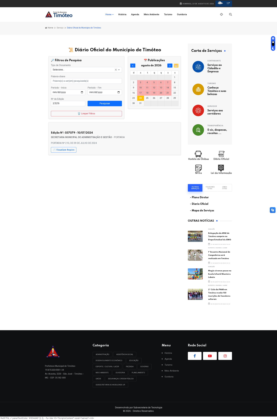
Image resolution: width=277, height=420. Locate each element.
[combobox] (86, 69)
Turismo (168, 14)
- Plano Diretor (199, 197)
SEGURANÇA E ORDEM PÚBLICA (120, 379)
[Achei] (221, 14)
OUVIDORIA (120, 373)
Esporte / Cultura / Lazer (217, 247)
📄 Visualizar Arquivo (63, 149)
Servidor (212, 106)
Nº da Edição (57, 99)
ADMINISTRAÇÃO (102, 354)
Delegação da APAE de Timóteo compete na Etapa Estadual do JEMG (219, 236)
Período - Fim (94, 87)
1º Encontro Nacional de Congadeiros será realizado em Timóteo (219, 255)
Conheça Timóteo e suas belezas (216, 91)
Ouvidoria (182, 14)
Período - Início (59, 87)
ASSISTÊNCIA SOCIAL (124, 354)
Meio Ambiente (151, 14)
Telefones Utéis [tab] (210, 188)
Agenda (135, 14)
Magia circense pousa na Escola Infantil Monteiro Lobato (219, 274)
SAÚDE (98, 379)
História (122, 14)
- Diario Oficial (199, 204)
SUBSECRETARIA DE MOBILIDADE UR (110, 385)
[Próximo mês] (169, 66)
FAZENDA (129, 367)
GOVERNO (144, 367)
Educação (211, 229)
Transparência (215, 126)
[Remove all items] (116, 70)
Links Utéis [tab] (224, 188)
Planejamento (138, 373)
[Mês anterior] (132, 66)
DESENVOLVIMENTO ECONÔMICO (109, 361)
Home (108, 14)
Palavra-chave (58, 76)
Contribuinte (214, 61)
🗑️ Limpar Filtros (86, 113)
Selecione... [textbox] (58, 69)
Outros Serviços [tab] (195, 188)
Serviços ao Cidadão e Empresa (214, 68)
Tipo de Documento (61, 65)
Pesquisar (105, 103)
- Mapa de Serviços (202, 210)
